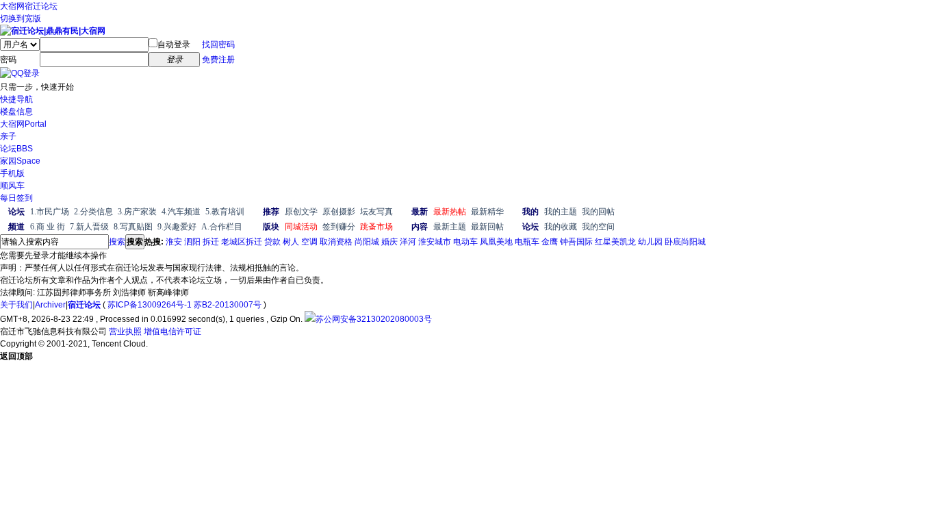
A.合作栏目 (221, 226)
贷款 (272, 242)
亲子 (8, 136)
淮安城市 (434, 242)
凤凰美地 (496, 242)
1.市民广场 (49, 211)
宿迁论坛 (41, 6)
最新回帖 (487, 226)
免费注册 (218, 59)
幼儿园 (650, 242)
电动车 (465, 242)
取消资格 (336, 242)
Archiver (50, 305)
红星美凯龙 (615, 242)
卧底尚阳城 (685, 242)
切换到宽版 (20, 18)
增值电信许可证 (172, 331)
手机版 (12, 173)
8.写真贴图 (133, 226)
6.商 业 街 (47, 226)
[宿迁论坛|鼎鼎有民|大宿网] (52, 31)
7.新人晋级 (89, 226)
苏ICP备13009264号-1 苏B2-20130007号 (184, 305)
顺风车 (12, 185)
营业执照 (125, 331)
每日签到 (16, 198)
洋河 (408, 242)
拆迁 (211, 242)
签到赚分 (338, 226)
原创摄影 (338, 211)
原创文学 (301, 211)
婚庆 (389, 242)
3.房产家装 (137, 211)
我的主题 (560, 211)
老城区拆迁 (241, 242)
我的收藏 (560, 226)
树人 (291, 242)
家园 (20, 161)
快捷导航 (16, 99)
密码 (8, 59)
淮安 (174, 242)
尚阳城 (367, 242)
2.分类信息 (93, 211)
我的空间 (598, 226)
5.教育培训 (224, 211)
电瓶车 (527, 242)
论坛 (16, 148)
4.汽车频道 (181, 211)
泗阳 (192, 242)
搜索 (117, 242)
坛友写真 (376, 211)
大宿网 (12, 6)
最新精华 (487, 211)
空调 (309, 242)
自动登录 (173, 44)
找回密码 (218, 44)
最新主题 (449, 226)
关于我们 (16, 305)
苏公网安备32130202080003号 (374, 319)
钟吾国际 (576, 242)
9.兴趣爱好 (176, 226)
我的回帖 (598, 211)
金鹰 (549, 242)
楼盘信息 (16, 111)
